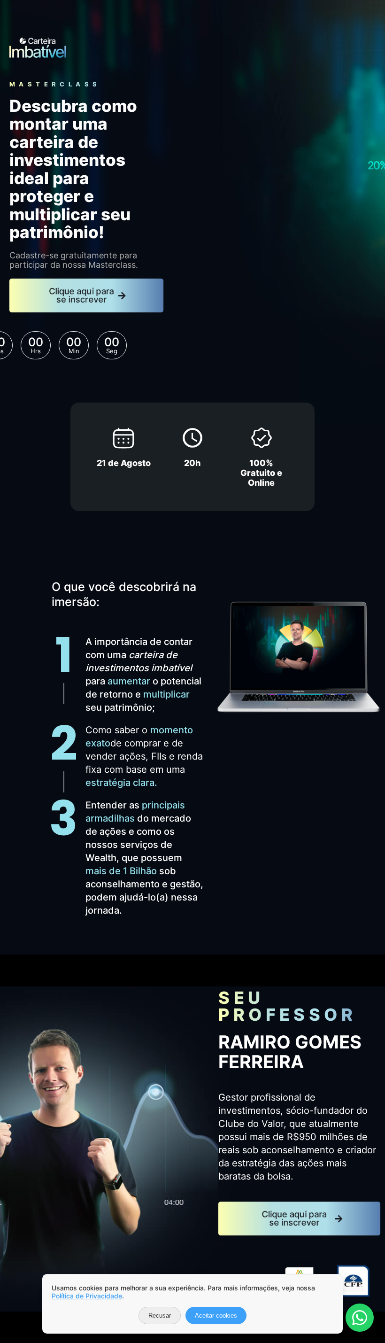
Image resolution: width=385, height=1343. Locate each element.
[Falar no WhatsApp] (360, 1318)
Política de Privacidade (87, 1296)
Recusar (159, 1315)
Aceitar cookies (216, 1315)
